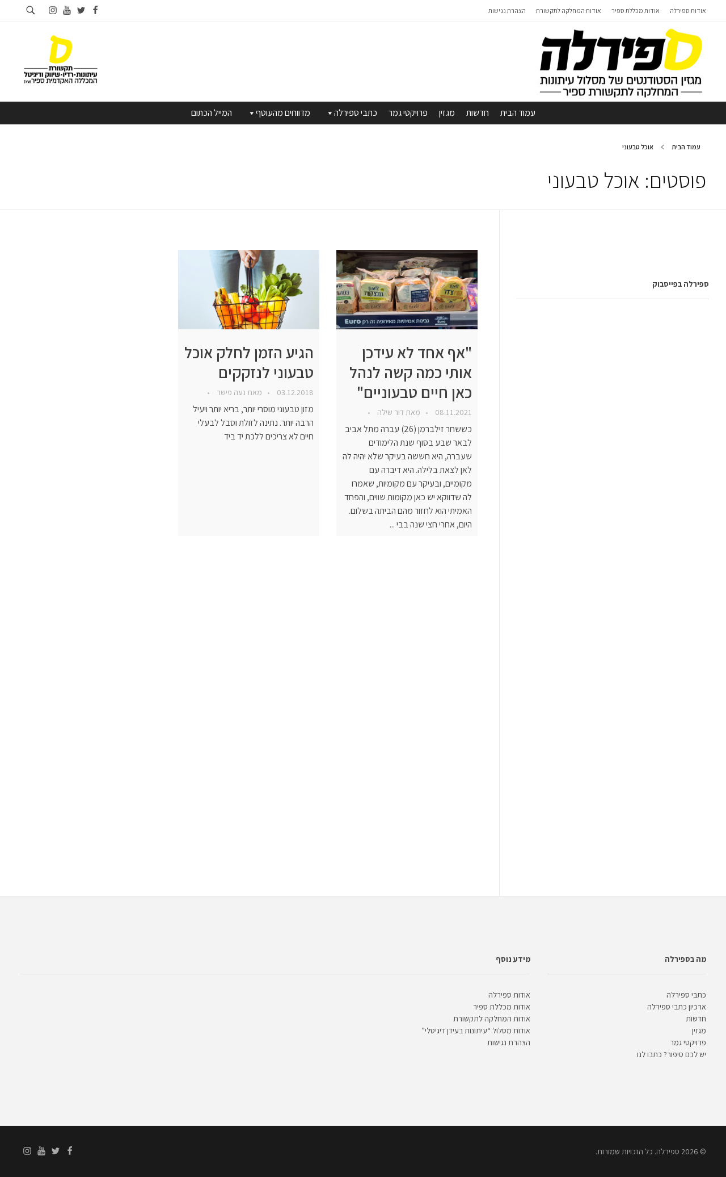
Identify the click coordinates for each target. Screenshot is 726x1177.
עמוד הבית (517, 113)
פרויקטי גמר (408, 113)
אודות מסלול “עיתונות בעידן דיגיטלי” (475, 1030)
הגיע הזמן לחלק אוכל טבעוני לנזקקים (249, 362)
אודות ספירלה (509, 995)
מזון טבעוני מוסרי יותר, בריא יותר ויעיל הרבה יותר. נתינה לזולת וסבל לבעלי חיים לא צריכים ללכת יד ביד (253, 422)
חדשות (477, 113)
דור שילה (389, 412)
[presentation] (407, 289)
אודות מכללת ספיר (501, 1007)
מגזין (447, 113)
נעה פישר (230, 392)
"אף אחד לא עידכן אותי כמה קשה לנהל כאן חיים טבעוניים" (410, 372)
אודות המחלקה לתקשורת (491, 1018)
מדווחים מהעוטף (283, 113)
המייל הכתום (211, 113)
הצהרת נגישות (508, 1042)
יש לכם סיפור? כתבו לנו (671, 1054)
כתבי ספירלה (355, 113)
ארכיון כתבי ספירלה (676, 1007)
